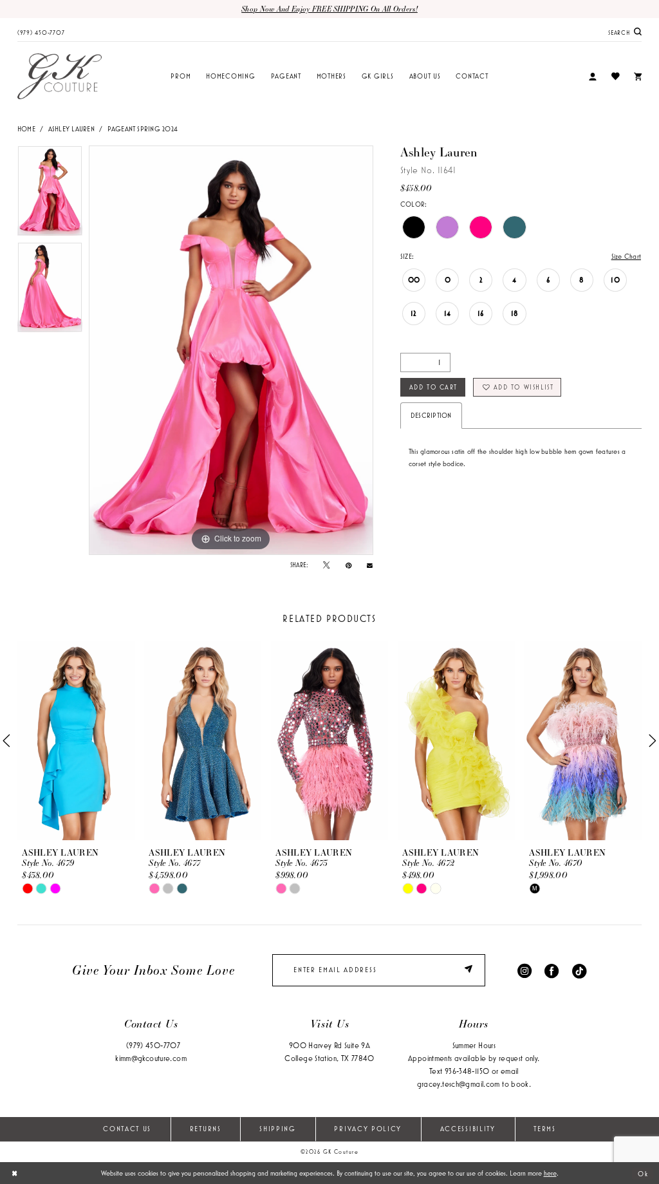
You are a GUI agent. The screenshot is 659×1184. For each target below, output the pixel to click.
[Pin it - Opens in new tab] (348, 565)
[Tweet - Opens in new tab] (326, 565)
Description (431, 415)
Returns (205, 1128)
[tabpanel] (49, 194)
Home (26, 129)
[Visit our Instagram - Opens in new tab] (524, 970)
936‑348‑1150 (467, 1071)
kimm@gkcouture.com (151, 1058)
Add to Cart (433, 387)
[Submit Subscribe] (470, 970)
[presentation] (76, 741)
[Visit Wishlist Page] (615, 76)
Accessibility (468, 1128)
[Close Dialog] (14, 1173)
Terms (544, 1128)
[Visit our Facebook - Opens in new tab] (551, 970)
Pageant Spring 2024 (142, 129)
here (550, 1173)
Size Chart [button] (626, 256)
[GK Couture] (59, 76)
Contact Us (127, 1128)
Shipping (277, 1128)
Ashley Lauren (71, 129)
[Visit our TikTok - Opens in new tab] (579, 970)
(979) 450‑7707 (153, 1045)
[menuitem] (41, 31)
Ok (643, 1173)
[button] (593, 77)
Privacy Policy (368, 1128)
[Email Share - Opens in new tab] (369, 565)
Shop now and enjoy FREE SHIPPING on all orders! (329, 9)
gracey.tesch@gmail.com (458, 1084)
